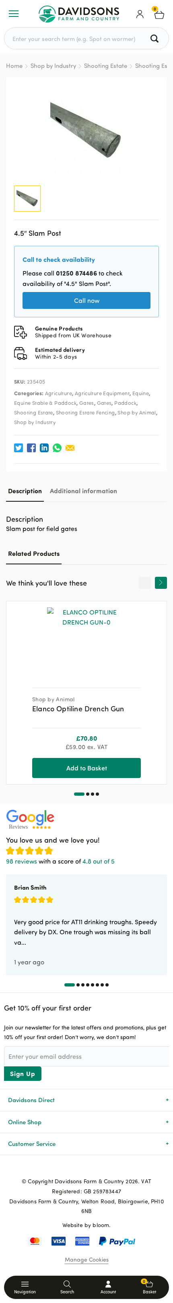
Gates (86, 403)
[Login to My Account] (140, 13)
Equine (140, 393)
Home (14, 65)
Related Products (34, 553)
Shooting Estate (105, 65)
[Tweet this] (18, 447)
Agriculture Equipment (102, 393)
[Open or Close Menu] (13, 13)
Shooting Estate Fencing (85, 412)
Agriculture (58, 393)
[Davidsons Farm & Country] (79, 13)
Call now (86, 300)
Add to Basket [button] (86, 768)
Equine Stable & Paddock (45, 403)
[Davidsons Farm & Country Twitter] (86, 1168)
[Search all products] (155, 38)
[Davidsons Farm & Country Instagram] (99, 1168)
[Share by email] (70, 447)
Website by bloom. (86, 1224)
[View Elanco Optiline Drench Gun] (86, 641)
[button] (79, 794)
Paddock (125, 403)
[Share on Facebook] (31, 447)
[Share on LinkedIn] (44, 447)
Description (25, 490)
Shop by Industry (53, 65)
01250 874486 (76, 273)
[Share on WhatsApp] (57, 447)
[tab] (25, 491)
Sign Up (22, 1073)
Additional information (83, 490)
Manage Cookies (87, 1259)
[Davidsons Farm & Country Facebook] (73, 1168)
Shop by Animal (136, 412)
